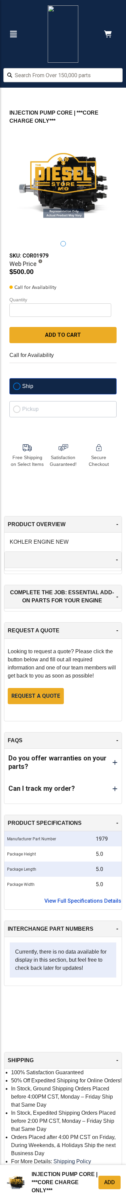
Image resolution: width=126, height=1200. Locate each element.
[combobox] (63, 76)
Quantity (18, 299)
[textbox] (63, 75)
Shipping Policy (72, 1161)
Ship (27, 386)
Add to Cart (63, 335)
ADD (109, 1182)
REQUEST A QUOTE (35, 696)
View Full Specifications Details (82, 901)
